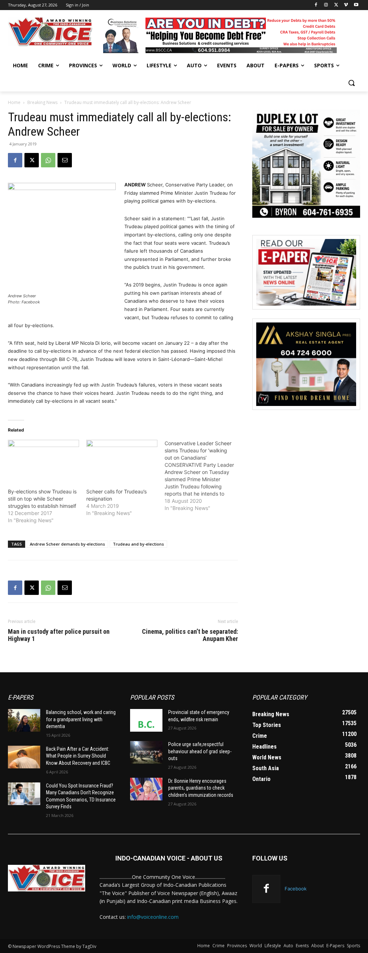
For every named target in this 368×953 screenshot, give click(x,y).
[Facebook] (316, 5)
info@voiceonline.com (153, 916)
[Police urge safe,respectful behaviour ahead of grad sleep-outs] (146, 752)
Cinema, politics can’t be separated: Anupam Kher (190, 635)
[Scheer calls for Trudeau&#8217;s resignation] (121, 460)
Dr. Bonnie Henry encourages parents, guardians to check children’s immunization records (200, 788)
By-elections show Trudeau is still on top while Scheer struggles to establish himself (42, 498)
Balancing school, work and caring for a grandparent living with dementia (81, 719)
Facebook (296, 888)
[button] (351, 82)
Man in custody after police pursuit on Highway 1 (59, 635)
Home (14, 102)
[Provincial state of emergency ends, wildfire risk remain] (146, 720)
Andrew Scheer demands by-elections (67, 544)
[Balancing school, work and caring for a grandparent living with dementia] (24, 720)
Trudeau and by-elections (138, 544)
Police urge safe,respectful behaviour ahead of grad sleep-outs (199, 751)
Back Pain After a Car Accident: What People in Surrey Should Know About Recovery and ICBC (78, 756)
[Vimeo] (346, 5)
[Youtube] (356, 5)
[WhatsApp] (48, 160)
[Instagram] (326, 5)
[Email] (65, 160)
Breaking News (42, 102)
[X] (336, 5)
